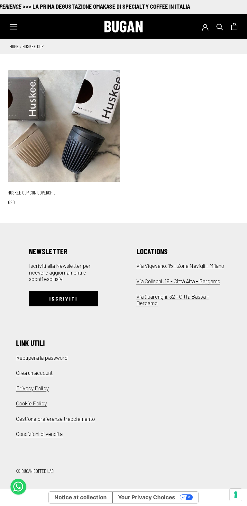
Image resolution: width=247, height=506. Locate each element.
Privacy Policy (32, 388)
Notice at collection (80, 497)
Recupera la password (42, 357)
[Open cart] (234, 26)
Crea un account (34, 372)
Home (14, 46)
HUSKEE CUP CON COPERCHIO (32, 192)
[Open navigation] (13, 26)
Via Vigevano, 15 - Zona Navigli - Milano (180, 265)
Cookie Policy (31, 403)
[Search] (219, 26)
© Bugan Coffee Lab (35, 471)
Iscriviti (63, 299)
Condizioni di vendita (39, 433)
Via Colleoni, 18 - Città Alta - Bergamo (178, 281)
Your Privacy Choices (146, 497)
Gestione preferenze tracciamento (55, 418)
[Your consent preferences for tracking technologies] (236, 495)
